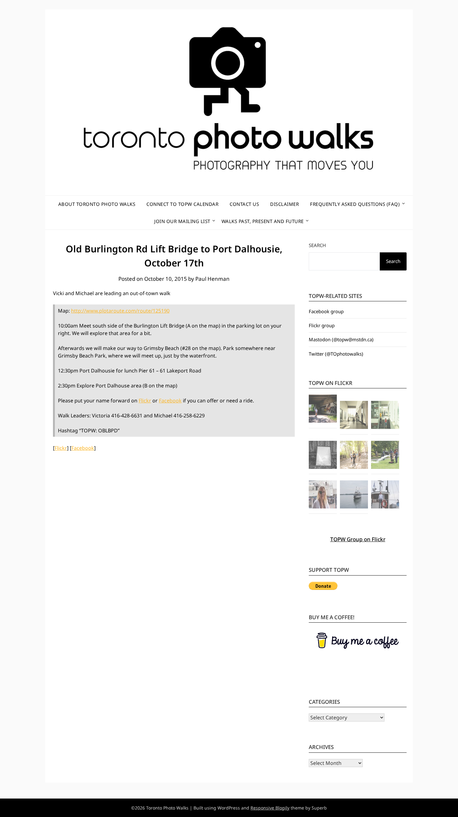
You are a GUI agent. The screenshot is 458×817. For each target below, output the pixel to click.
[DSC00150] (323, 495)
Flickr (145, 400)
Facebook (170, 400)
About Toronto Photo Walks (97, 204)
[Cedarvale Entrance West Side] (354, 416)
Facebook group (326, 311)
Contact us (244, 204)
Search (317, 245)
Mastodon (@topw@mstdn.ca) (341, 339)
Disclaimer (284, 204)
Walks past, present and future (263, 221)
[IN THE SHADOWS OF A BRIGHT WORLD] (323, 410)
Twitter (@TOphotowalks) (336, 354)
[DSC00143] (354, 495)
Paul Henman (212, 278)
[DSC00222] (385, 456)
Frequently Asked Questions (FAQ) (355, 204)
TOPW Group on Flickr (357, 539)
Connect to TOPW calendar (182, 204)
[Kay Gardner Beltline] (354, 456)
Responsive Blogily (269, 808)
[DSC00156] (385, 495)
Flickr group (322, 325)
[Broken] (323, 456)
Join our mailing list (182, 221)
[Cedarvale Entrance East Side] (385, 416)
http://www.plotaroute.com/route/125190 (120, 310)
